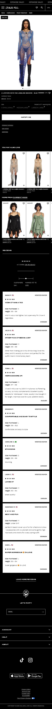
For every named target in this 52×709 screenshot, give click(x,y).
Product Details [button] (7, 125)
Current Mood (6, 96)
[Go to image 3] (25, 88)
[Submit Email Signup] (42, 611)
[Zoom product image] (26, 52)
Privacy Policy (26, 689)
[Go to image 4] (26, 88)
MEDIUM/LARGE (22, 107)
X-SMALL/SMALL (7, 107)
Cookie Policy (26, 693)
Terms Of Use (26, 691)
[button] (16, 2)
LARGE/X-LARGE (38, 107)
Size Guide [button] (5, 128)
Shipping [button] (5, 132)
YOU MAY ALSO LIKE (11, 147)
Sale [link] (30, 13)
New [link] (3, 13)
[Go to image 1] (22, 88)
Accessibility (26, 695)
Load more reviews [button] (26, 579)
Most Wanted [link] (22, 13)
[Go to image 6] (29, 88)
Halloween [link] (11, 13)
